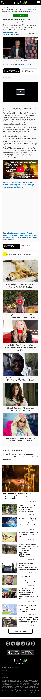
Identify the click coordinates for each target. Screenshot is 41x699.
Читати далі (20, 631)
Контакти (5, 677)
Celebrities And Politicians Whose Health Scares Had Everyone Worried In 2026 (20, 347)
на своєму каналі (24, 64)
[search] (2, 2)
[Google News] (23, 643)
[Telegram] (13, 643)
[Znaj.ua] (20, 2)
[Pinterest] (33, 643)
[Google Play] (27, 652)
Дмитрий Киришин (10, 32)
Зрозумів (21, 15)
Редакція (5, 674)
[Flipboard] (28, 643)
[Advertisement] (20, 209)
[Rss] (8, 643)
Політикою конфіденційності (28, 9)
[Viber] (18, 643)
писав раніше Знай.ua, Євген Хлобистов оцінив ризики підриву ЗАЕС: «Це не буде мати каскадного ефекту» (19, 184)
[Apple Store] (13, 652)
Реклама (4, 670)
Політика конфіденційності (11, 667)
